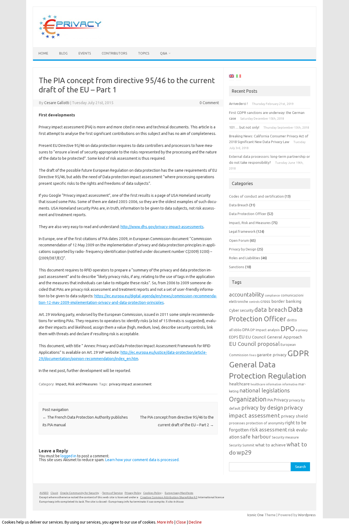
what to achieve (270, 445)
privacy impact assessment (130, 384)
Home (43, 53)
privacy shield (294, 416)
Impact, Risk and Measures (77, 384)
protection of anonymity (265, 423)
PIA (270, 400)
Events (85, 53)
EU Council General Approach (273, 337)
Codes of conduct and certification (256, 196)
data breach (270, 309)
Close (181, 522)
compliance (272, 295)
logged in (68, 456)
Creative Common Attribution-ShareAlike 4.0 (168, 497)
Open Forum (239, 240)
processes (237, 423)
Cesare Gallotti (56, 103)
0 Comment (209, 103)
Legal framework (242, 231)
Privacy (281, 399)
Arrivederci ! (238, 103)
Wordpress (307, 515)
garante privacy (272, 354)
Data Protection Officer (247, 214)
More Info (165, 522)
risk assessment (268, 430)
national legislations (264, 390)
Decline (195, 522)
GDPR (298, 353)
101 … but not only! (244, 127)
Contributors (114, 53)
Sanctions (236, 267)
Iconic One (255, 515)
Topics (143, 53)
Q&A (163, 53)
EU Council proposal (254, 344)
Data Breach (238, 205)
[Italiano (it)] (238, 77)
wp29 (244, 452)
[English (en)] (231, 77)
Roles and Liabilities (244, 258)
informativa (289, 384)
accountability (246, 294)
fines (252, 355)
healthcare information (266, 384)
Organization (248, 399)
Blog (63, 53)
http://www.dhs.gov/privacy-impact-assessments (162, 227)
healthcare (239, 384)
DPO (288, 328)
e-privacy (302, 330)
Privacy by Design (242, 249)
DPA (245, 330)
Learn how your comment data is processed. (142, 460)
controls (254, 301)
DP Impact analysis (265, 330)
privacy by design (262, 408)
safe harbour (255, 437)
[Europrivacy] (70, 38)
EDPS (233, 337)
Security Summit (241, 445)
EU (242, 336)
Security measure (285, 437)
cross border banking (280, 301)
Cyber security (241, 310)
